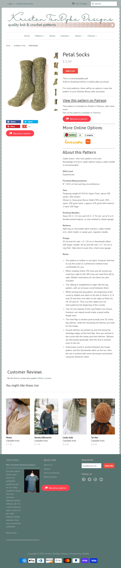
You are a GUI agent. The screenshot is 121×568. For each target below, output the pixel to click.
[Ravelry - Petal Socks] (70, 136)
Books (52, 36)
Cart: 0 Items (81, 4)
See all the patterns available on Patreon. (82, 112)
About (78, 36)
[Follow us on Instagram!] (96, 480)
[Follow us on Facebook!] (84, 480)
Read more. (11, 533)
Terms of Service (51, 473)
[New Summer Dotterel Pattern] (31, 492)
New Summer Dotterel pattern (20, 465)
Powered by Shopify (79, 553)
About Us (48, 465)
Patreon (92, 36)
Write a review (44, 378)
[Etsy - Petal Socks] (88, 144)
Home (27, 36)
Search (47, 469)
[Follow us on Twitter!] (90, 480)
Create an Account (24, 4)
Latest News (12, 460)
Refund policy (50, 477)
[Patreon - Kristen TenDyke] (20, 135)
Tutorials (64, 36)
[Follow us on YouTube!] (101, 480)
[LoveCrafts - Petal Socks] (74, 144)
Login (10, 4)
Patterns (39, 36)
